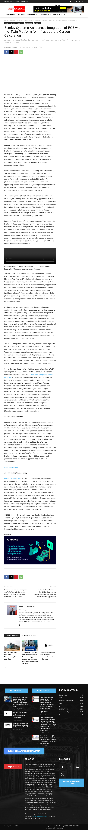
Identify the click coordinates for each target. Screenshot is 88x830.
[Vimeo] (79, 1)
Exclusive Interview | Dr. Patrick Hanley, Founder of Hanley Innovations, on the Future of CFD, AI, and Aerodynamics (48, 739)
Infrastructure (28, 23)
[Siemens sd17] (30, 550)
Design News (20, 23)
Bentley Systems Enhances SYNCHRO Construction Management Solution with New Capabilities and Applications (45, 593)
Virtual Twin (37, 23)
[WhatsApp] (21, 52)
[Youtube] (82, 1)
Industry (12, 20)
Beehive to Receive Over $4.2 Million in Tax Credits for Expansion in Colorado (21, 725)
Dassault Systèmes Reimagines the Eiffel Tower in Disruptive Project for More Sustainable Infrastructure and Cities (15, 593)
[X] (76, 1)
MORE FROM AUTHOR (29, 635)
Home (6, 20)
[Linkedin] (21, 625)
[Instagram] (73, 1)
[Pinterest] (16, 52)
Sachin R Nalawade (11, 47)
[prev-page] (5, 667)
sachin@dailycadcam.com (40, 816)
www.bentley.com (11, 467)
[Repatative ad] (58, 9)
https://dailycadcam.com (26, 610)
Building (19, 20)
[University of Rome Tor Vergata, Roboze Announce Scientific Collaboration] (48, 645)
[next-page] (9, 667)
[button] (81, 14)
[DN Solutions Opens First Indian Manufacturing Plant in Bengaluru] (12, 645)
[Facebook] (70, 1)
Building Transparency (12, 478)
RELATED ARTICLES (12, 635)
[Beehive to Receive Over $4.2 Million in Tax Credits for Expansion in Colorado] (8, 725)
